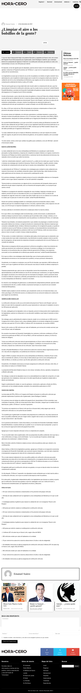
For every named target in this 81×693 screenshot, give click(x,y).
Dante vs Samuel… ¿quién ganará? (37, 605)
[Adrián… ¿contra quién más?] (67, 592)
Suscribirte (73, 648)
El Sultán (59, 608)
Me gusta (47, 648)
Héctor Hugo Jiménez (36, 608)
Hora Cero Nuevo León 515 (70, 58)
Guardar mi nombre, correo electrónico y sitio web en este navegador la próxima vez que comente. (26, 637)
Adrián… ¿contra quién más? (65, 605)
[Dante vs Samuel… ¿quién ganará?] (40, 592)
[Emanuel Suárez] (3, 24)
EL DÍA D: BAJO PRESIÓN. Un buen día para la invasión (70, 74)
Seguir (60, 648)
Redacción (6, 608)
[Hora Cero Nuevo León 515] (14, 592)
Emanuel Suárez (10, 24)
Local (45, 42)
